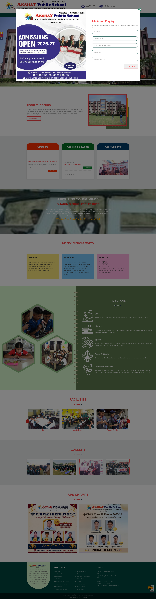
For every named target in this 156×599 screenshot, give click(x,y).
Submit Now (130, 66)
